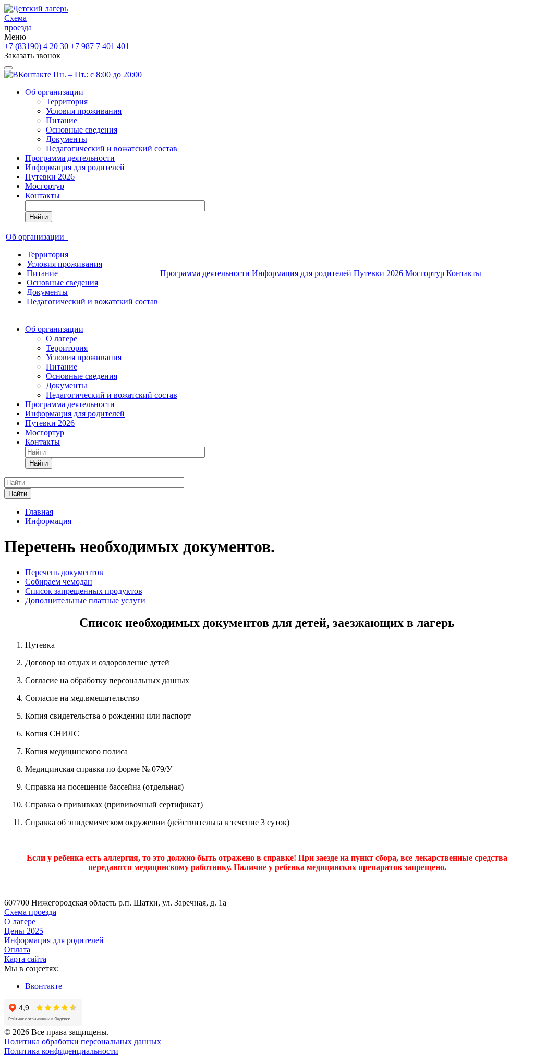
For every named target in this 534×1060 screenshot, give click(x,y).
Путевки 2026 (50, 176)
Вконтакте (43, 986)
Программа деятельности (70, 157)
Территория (67, 101)
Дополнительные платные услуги (85, 600)
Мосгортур (44, 186)
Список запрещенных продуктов (83, 591)
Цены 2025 (23, 930)
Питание (61, 120)
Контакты (42, 195)
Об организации (54, 92)
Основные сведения (81, 129)
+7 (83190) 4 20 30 (36, 46)
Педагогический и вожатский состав (111, 148)
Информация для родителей (75, 167)
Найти (38, 217)
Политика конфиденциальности (61, 1050)
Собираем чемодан (58, 581)
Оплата (17, 949)
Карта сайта (25, 959)
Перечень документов (64, 572)
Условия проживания (84, 110)
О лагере (61, 338)
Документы (66, 139)
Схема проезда (18, 23)
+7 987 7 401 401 (99, 46)
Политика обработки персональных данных (82, 1041)
